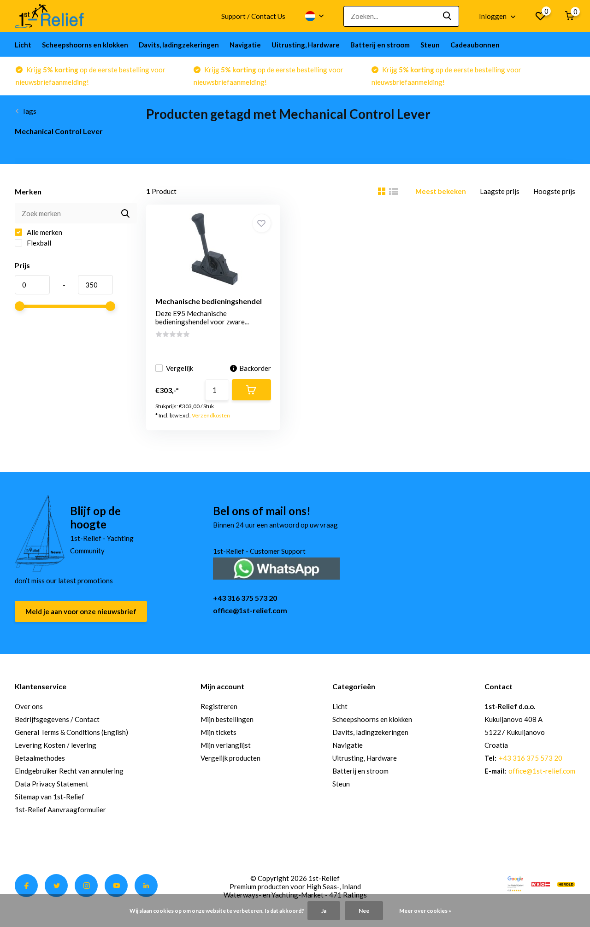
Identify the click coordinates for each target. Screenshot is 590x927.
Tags (29, 111)
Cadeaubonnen (475, 45)
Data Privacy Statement (51, 784)
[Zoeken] (447, 16)
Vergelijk (179, 368)
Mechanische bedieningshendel (208, 301)
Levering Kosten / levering (55, 745)
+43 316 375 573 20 (245, 597)
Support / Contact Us (253, 16)
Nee (364, 910)
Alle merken (43, 232)
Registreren (219, 706)
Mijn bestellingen (227, 719)
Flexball (38, 243)
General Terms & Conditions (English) (71, 732)
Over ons (29, 706)
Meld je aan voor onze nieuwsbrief (80, 611)
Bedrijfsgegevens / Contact (57, 719)
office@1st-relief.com (250, 610)
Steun (430, 45)
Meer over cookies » (425, 910)
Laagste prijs (499, 191)
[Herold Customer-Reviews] (566, 883)
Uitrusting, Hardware (305, 45)
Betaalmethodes (40, 758)
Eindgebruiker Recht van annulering (69, 771)
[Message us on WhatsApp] (276, 567)
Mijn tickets (218, 732)
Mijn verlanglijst (226, 745)
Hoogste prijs (554, 191)
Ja (323, 910)
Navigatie (245, 45)
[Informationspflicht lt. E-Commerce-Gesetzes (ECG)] (540, 883)
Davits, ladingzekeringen (179, 45)
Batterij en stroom (380, 45)
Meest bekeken (440, 191)
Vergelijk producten (230, 758)
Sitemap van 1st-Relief (49, 796)
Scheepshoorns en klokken (85, 45)
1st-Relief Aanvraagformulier (60, 809)
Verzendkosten (211, 415)
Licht (23, 45)
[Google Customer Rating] (515, 883)
